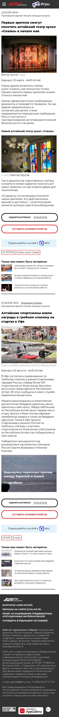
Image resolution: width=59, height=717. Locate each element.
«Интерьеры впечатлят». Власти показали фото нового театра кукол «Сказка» (34, 267)
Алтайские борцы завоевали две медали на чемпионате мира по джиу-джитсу (33, 572)
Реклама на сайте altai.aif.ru (21, 609)
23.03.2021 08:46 (9, 12)
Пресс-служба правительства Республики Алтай (28, 365)
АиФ (22, 74)
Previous (4, 151)
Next (53, 151)
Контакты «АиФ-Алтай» (17, 605)
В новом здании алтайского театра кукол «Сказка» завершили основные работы (34, 276)
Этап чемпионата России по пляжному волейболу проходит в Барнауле (32, 581)
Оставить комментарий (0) (29, 229)
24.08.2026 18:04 (10, 303)
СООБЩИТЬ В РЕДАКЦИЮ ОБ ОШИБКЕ (25, 620)
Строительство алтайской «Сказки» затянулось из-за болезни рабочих (31, 286)
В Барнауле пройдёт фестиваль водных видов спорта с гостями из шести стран (33, 552)
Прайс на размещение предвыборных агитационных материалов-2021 (27, 615)
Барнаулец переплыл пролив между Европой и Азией (28, 474)
